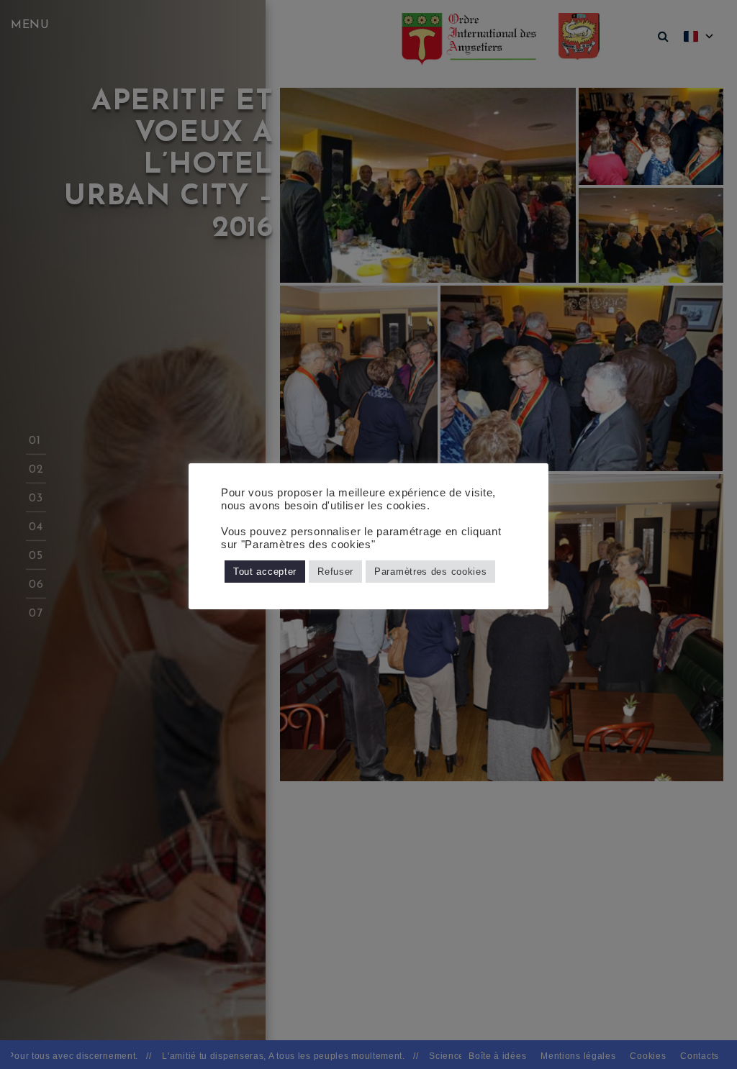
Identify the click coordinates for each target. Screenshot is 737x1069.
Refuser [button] (335, 571)
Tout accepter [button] (265, 571)
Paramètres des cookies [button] (430, 571)
